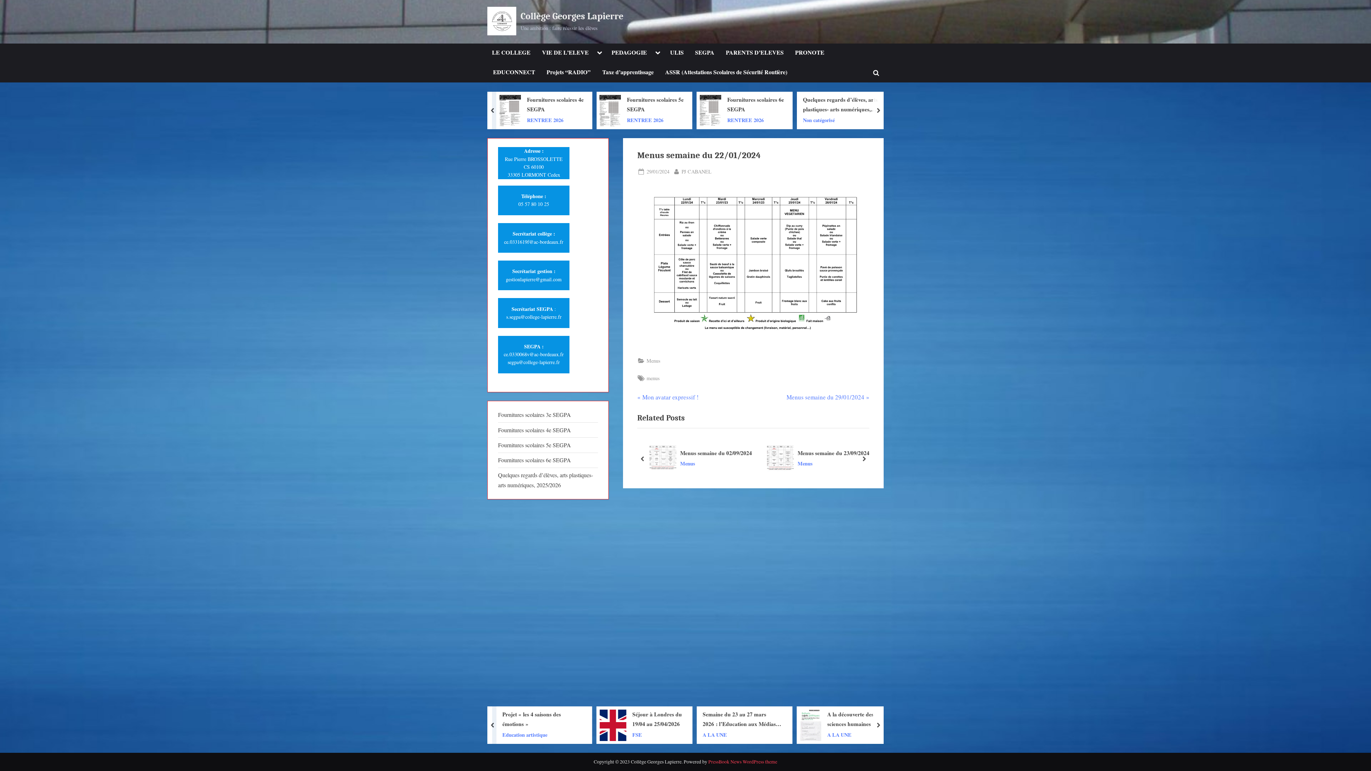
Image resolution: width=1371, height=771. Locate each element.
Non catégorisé (718, 120)
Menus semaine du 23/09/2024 (833, 453)
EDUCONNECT (514, 72)
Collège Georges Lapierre (572, 16)
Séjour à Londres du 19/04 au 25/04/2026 (557, 719)
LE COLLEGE (511, 52)
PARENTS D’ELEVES (755, 52)
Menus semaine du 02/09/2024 (716, 453)
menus (653, 378)
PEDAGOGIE (629, 52)
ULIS (677, 52)
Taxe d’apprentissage (628, 72)
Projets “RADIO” (569, 72)
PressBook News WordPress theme (742, 762)
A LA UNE (615, 734)
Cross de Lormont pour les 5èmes (854, 719)
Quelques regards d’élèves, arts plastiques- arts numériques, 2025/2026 (740, 105)
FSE (537, 734)
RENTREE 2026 (545, 120)
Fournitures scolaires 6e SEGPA (655, 104)
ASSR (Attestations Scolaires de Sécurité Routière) (726, 72)
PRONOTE (809, 52)
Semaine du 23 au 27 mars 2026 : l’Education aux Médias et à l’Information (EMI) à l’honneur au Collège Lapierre (642, 719)
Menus (654, 360)
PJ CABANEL (697, 171)
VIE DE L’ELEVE (565, 52)
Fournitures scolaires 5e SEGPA (555, 104)
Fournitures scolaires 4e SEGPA (534, 430)
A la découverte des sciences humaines (750, 719)
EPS (837, 734)
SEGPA (704, 52)
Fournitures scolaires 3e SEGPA (534, 415)
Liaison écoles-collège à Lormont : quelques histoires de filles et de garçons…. (842, 105)
